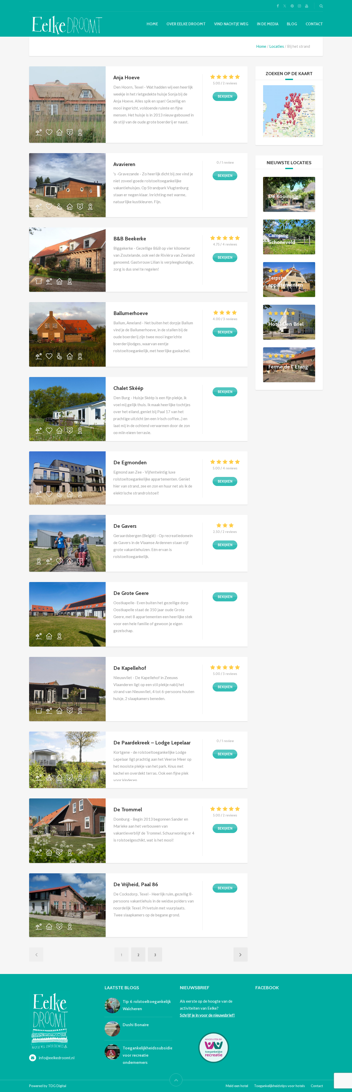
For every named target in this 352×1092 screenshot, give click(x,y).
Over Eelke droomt (186, 24)
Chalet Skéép (128, 388)
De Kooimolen (284, 196)
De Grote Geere (131, 593)
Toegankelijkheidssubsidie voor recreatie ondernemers (148, 1055)
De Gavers (125, 526)
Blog (292, 24)
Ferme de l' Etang (288, 366)
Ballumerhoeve (130, 313)
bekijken (225, 96)
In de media (267, 24)
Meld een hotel (237, 1086)
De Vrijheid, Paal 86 (135, 884)
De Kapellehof (129, 668)
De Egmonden (130, 462)
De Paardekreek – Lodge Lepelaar (151, 743)
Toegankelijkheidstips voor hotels (279, 1086)
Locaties (276, 46)
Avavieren (124, 164)
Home (152, 24)
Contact (314, 24)
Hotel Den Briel (286, 324)
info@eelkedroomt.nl (56, 1057)
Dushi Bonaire (136, 1024)
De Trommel (127, 809)
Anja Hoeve (126, 77)
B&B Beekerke (129, 238)
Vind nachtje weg (231, 24)
